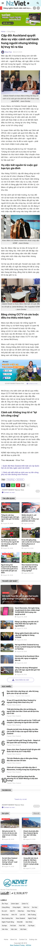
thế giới (13, 925)
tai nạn (4, 925)
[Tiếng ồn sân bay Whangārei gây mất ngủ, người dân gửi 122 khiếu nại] (7, 671)
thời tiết (22, 925)
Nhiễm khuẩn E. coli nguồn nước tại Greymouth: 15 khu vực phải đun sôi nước (30, 518)
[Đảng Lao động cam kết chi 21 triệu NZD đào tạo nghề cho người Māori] (7, 625)
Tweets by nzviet (20, 799)
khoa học (5, 914)
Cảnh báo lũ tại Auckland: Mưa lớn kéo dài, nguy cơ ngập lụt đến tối (27, 658)
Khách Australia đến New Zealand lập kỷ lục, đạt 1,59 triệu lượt (31, 834)
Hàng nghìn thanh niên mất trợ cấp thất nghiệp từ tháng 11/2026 (17, 8)
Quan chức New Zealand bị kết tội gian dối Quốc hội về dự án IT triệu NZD (23, 750)
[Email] (23, 485)
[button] (2, 3)
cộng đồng (11, 31)
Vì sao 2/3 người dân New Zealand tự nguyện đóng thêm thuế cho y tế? (21, 701)
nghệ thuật (32, 918)
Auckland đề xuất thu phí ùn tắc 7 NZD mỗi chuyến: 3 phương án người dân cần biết (23, 721)
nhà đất (20, 922)
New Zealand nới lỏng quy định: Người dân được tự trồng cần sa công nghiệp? (30, 568)
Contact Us (23, 939)
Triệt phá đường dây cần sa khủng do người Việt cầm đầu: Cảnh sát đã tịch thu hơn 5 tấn (23, 711)
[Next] (38, 8)
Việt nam (23, 929)
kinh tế (14, 914)
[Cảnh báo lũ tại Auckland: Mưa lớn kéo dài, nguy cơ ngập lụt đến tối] (7, 659)
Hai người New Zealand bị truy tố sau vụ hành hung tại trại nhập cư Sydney (27, 647)
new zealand (20, 918)
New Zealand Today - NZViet (20, 945)
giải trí (12, 911)
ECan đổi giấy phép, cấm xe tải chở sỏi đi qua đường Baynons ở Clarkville (31, 543)
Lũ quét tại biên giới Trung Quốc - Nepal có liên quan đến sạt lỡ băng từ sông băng (23, 741)
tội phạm (31, 925)
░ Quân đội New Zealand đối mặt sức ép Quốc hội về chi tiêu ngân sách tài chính (20, 467)
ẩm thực (5, 903)
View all (36, 813)
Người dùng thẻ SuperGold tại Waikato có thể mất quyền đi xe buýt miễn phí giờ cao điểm (9, 569)
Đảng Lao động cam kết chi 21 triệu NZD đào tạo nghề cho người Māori (26, 624)
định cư (26, 907)
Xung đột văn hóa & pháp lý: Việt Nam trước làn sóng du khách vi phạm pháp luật (31, 862)
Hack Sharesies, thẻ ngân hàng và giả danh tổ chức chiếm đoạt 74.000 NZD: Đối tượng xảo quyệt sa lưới (27, 611)
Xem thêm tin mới (22, 680)
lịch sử (22, 914)
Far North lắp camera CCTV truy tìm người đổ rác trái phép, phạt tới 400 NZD (10, 543)
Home (3, 31)
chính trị (25, 903)
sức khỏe (29, 922)
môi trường (32, 914)
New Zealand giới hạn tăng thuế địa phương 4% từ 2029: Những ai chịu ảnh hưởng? (22, 778)
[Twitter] (8, 485)
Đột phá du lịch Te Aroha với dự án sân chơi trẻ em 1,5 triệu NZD (9, 834)
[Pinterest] (18, 485)
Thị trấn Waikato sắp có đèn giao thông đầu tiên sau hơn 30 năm (22, 759)
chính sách (15, 903)
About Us (13, 939)
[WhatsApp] (13, 485)
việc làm (14, 929)
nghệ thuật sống (8, 922)
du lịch (4, 911)
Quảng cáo (33, 939)
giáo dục (21, 911)
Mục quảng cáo (7, 918)
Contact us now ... (33, 383)
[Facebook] (3, 485)
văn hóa (5, 929)
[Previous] (34, 8)
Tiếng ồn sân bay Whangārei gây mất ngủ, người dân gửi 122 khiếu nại (10, 518)
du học (34, 907)
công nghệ (16, 907)
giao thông (31, 911)
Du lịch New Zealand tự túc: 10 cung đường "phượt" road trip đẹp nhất (9, 861)
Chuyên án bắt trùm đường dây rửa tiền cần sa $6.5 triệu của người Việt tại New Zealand (22, 731)
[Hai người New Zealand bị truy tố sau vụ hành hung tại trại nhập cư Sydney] (7, 648)
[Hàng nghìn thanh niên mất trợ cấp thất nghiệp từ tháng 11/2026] (7, 636)
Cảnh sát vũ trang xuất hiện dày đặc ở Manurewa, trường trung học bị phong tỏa (23, 768)
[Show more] (28, 485)
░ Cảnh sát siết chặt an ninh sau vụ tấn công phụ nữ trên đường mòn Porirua (19, 473)
